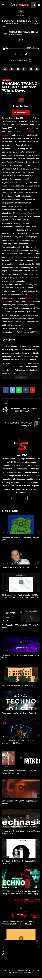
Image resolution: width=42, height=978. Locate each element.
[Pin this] (32, 390)
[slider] (18, 49)
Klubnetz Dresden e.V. (18, 363)
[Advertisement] (21, 954)
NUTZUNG (36, 970)
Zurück (4, 404)
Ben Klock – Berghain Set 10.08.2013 (17, 685)
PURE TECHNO (27, 20)
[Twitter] (16, 498)
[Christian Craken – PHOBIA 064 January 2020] (37, 424)
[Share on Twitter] (12, 390)
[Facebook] (11, 498)
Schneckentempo (21, 15)
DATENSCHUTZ (28, 970)
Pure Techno (21, 106)
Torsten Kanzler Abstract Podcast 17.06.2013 (20, 567)
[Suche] (39, 5)
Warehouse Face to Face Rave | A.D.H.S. (19, 713)
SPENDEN (20, 970)
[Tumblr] (21, 498)
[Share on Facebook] (6, 390)
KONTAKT (15, 972)
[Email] (30, 498)
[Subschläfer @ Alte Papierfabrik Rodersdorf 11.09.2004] (5, 409)
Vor (39, 418)
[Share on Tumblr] (26, 390)
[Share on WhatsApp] (19, 390)
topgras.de (22, 972)
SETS (10, 972)
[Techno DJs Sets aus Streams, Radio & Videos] (19, 5)
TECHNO (7, 20)
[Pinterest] (26, 498)
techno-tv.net (29, 972)
